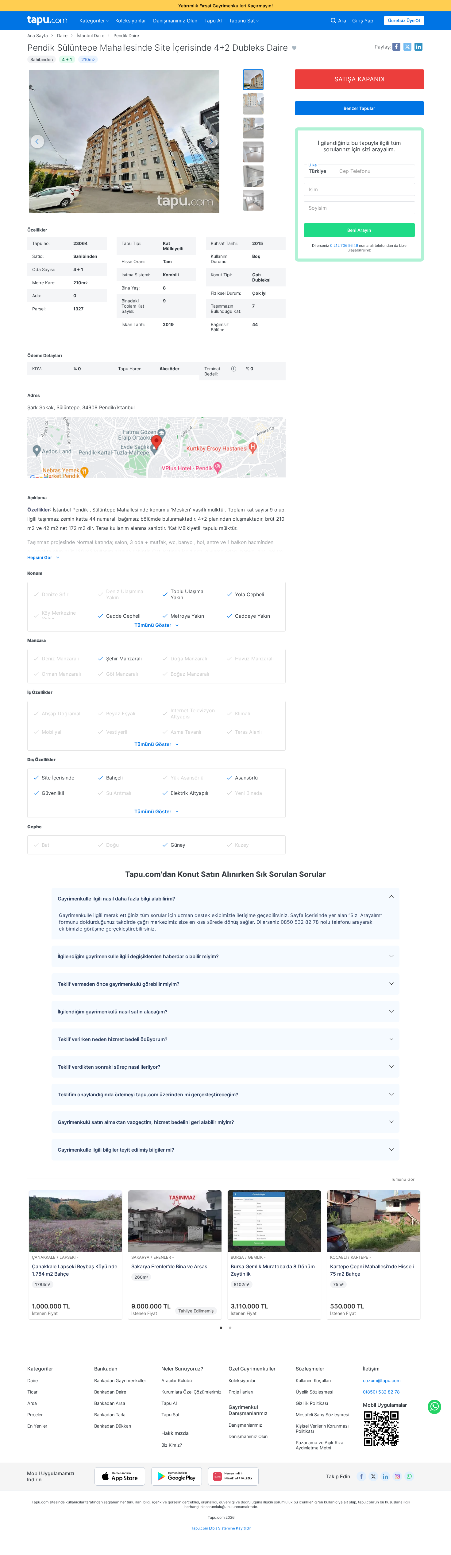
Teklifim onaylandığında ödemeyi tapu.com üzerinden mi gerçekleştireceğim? (148, 1094)
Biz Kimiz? (171, 1445)
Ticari (32, 1391)
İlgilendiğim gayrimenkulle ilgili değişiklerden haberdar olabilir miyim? (138, 956)
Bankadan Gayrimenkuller (120, 1380)
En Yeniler (37, 1426)
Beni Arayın (359, 230)
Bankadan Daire (110, 1391)
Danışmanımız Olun (175, 20)
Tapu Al (213, 20)
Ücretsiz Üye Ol (404, 20)
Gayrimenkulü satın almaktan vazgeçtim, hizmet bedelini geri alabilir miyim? (146, 1122)
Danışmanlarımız (245, 1425)
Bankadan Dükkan (112, 1426)
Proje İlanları (241, 1391)
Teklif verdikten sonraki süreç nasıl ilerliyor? (109, 1067)
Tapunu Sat (242, 20)
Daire (32, 1380)
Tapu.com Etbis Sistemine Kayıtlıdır (221, 1528)
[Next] (417, 1247)
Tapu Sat (170, 1414)
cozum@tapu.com (382, 1380)
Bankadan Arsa (109, 1403)
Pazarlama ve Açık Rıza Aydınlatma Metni (319, 1445)
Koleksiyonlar (130, 20)
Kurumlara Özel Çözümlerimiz (191, 1391)
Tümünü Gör (402, 1179)
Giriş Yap (362, 20)
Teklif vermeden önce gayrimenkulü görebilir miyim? (118, 984)
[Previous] (34, 1247)
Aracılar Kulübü (176, 1380)
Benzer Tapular (359, 108)
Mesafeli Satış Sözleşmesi (322, 1414)
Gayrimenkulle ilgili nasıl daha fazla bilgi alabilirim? (116, 899)
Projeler (35, 1414)
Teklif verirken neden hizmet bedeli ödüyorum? (113, 1039)
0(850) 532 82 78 (381, 1391)
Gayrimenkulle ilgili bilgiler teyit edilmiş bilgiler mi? (116, 1150)
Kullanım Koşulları (313, 1380)
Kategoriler (92, 20)
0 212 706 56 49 (344, 245)
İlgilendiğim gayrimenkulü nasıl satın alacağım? (113, 1012)
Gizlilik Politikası (312, 1403)
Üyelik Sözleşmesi (314, 1391)
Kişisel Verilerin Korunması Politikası (322, 1428)
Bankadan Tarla (109, 1414)
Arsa (32, 1403)
